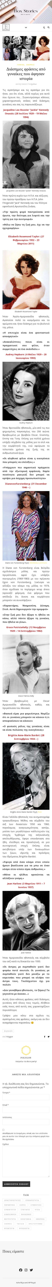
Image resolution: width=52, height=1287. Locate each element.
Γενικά (20, 65)
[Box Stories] (26, 11)
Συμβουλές (36, 1205)
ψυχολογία (24, 1228)
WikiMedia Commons (38, 563)
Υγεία (37, 1210)
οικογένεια (26, 1219)
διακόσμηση (10, 1214)
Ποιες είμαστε (13, 1251)
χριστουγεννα (35, 1224)
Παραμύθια (9, 1205)
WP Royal (31, 1283)
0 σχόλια (32, 83)
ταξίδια (20, 1224)
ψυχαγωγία (8, 1031)
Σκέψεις (30, 65)
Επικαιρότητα (32, 1200)
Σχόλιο (6, 1144)
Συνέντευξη (10, 1210)
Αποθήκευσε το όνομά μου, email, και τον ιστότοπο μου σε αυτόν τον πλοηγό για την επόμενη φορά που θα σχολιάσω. (26, 1136)
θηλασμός (26, 1214)
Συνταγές (25, 1210)
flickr (40, 812)
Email (6, 1105)
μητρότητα (10, 1219)
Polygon (9, 1036)
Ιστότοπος (7, 1117)
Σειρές (23, 1205)
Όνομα (6, 1092)
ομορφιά (40, 1219)
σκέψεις (8, 1224)
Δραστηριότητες (12, 1200)
